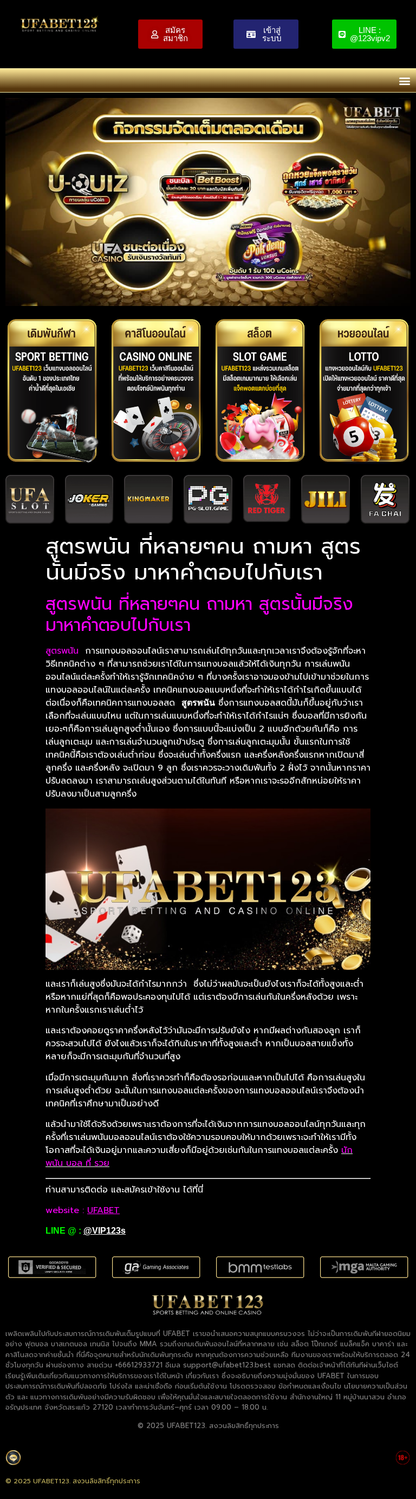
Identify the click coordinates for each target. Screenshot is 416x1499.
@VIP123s (104, 1230)
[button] (404, 80)
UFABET (103, 1210)
